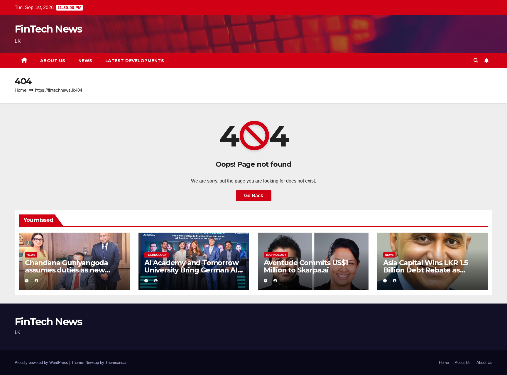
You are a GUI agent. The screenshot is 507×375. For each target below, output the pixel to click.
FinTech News (48, 29)
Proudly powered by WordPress (42, 362)
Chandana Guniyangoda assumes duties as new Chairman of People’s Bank (72, 270)
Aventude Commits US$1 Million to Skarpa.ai (306, 266)
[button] (476, 60)
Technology (156, 254)
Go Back (253, 195)
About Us (52, 60)
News (85, 60)
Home (20, 90)
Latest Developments (134, 60)
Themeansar (115, 362)
